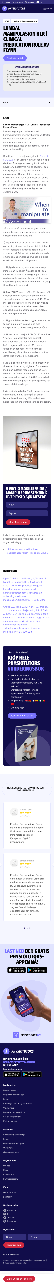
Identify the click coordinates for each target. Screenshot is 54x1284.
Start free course (18, 522)
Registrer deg (14, 1245)
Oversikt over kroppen (13, 1143)
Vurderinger (8, 1108)
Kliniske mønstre (10, 1121)
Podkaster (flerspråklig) (14, 1134)
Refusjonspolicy (9, 1263)
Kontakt (6, 1170)
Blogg (6, 1099)
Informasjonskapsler (38, 1260)
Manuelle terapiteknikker (14, 1112)
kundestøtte (8, 1174)
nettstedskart (22, 1263)
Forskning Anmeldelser (13, 1094)
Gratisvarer (8, 1148)
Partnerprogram (10, 1179)
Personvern (24, 1260)
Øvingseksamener (11, 1152)
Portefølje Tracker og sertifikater (18, 1103)
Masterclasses (9, 1090)
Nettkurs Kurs (9, 1192)
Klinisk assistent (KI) (12, 1117)
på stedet (7, 1197)
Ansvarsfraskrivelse (11, 1260)
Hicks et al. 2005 (39, 552)
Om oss (6, 1165)
